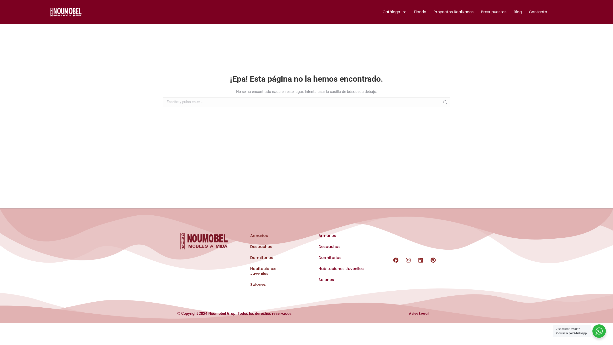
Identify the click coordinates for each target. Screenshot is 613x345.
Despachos (261, 246)
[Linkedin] (420, 260)
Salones (258, 284)
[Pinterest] (433, 260)
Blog (518, 12)
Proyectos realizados (453, 12)
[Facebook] (395, 260)
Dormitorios (261, 257)
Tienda (420, 12)
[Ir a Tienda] (606, 338)
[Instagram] (408, 260)
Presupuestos (493, 12)
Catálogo (391, 12)
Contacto (538, 12)
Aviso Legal (419, 314)
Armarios (259, 235)
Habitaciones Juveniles (263, 271)
